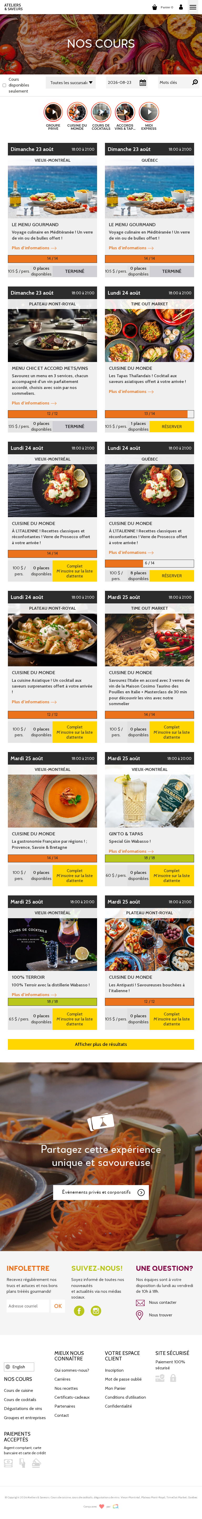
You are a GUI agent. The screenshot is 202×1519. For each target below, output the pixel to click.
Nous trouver (160, 1314)
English (18, 1366)
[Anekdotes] (115, 1506)
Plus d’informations (30, 247)
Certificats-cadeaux (72, 1397)
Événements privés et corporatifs (96, 1192)
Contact (61, 1415)
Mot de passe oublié (123, 1379)
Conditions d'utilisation (125, 1397)
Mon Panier (115, 1388)
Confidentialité (118, 1406)
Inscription (114, 1370)
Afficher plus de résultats (101, 1044)
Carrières (62, 1379)
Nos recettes (66, 1388)
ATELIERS (13, 7)
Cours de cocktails (20, 1399)
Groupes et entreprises (25, 1417)
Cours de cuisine (18, 1390)
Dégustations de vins (23, 1408)
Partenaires (64, 1406)
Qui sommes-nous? (71, 1370)
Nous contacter (162, 1302)
